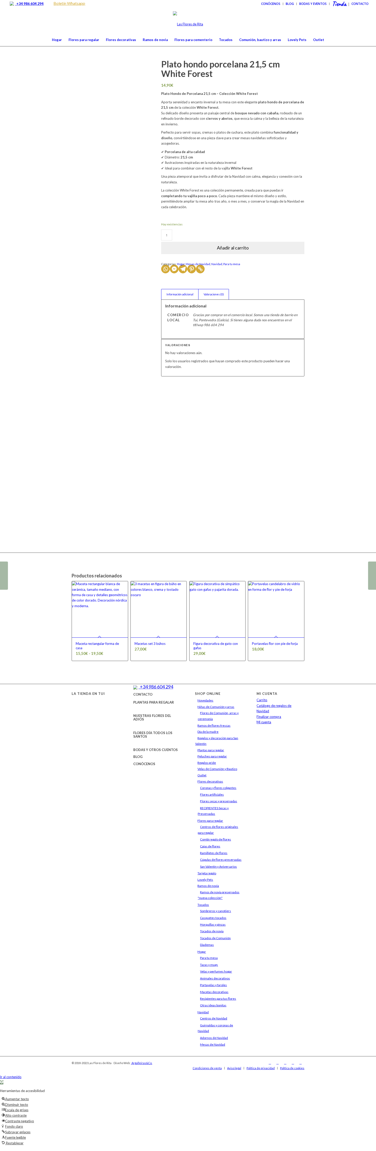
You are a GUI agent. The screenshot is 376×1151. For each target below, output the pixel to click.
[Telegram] (183, 269)
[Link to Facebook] (270, 1063)
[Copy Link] (200, 269)
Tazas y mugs (209, 965)
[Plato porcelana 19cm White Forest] (4, 576)
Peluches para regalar (212, 756)
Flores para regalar (210, 821)
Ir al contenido (10, 1077)
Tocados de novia (212, 931)
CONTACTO (142, 694)
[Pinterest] (191, 269)
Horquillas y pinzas (213, 924)
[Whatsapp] (165, 269)
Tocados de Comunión (215, 938)
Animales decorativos (215, 978)
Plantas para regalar (210, 750)
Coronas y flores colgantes (218, 788)
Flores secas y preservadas (218, 801)
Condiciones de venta (207, 1068)
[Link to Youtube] (293, 1063)
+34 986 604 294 (29, 3)
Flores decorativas (210, 781)
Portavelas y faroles (213, 985)
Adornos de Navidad (214, 1038)
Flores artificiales (212, 794)
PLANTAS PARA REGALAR (153, 702)
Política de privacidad (261, 1068)
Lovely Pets (205, 880)
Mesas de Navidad (198, 264)
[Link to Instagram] (277, 1063)
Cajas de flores (210, 846)
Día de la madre (207, 732)
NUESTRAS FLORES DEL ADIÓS (152, 717)
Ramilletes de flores (213, 853)
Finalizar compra (269, 717)
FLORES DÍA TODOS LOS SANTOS (152, 734)
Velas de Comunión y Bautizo (217, 769)
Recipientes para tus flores (218, 998)
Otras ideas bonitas (213, 1005)
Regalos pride (206, 763)
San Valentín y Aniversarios (218, 866)
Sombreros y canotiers (215, 911)
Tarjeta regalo (206, 873)
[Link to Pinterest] (300, 1063)
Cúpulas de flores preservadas (220, 860)
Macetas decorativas (214, 992)
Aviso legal (234, 1068)
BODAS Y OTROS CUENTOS (155, 750)
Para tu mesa (231, 264)
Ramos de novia (208, 886)
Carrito (262, 700)
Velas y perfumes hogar (216, 971)
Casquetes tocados (213, 918)
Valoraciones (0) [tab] (214, 294)
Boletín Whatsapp (69, 3)
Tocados (203, 905)
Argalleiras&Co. (141, 1063)
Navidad (216, 264)
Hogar (181, 264)
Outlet (201, 775)
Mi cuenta (264, 722)
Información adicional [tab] (180, 294)
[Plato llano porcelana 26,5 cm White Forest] (372, 576)
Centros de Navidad (213, 1018)
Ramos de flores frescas (213, 725)
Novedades (205, 700)
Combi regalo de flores (215, 839)
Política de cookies (292, 1068)
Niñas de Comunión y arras (215, 707)
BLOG (137, 757)
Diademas (207, 945)
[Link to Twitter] (285, 1063)
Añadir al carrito (233, 248)
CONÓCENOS (144, 764)
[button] (1, 1082)
